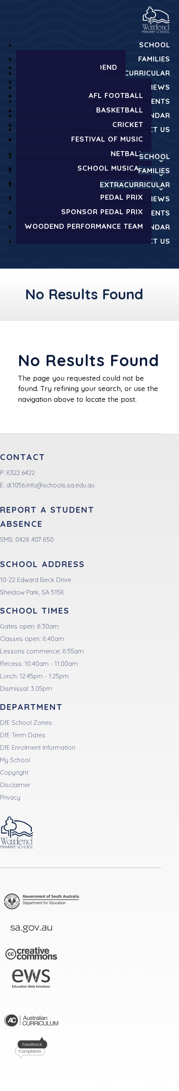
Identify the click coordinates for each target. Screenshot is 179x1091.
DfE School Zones (26, 723)
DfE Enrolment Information (37, 747)
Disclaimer (15, 785)
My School (15, 760)
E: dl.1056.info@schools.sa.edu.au (47, 485)
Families (154, 58)
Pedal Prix (121, 197)
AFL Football (116, 95)
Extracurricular (135, 72)
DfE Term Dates (22, 735)
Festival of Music (107, 139)
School (154, 44)
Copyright (14, 772)
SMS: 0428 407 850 (27, 539)
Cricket (127, 124)
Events (156, 101)
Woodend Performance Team (84, 226)
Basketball (119, 109)
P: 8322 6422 (17, 473)
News (159, 87)
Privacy (10, 797)
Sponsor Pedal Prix (102, 211)
